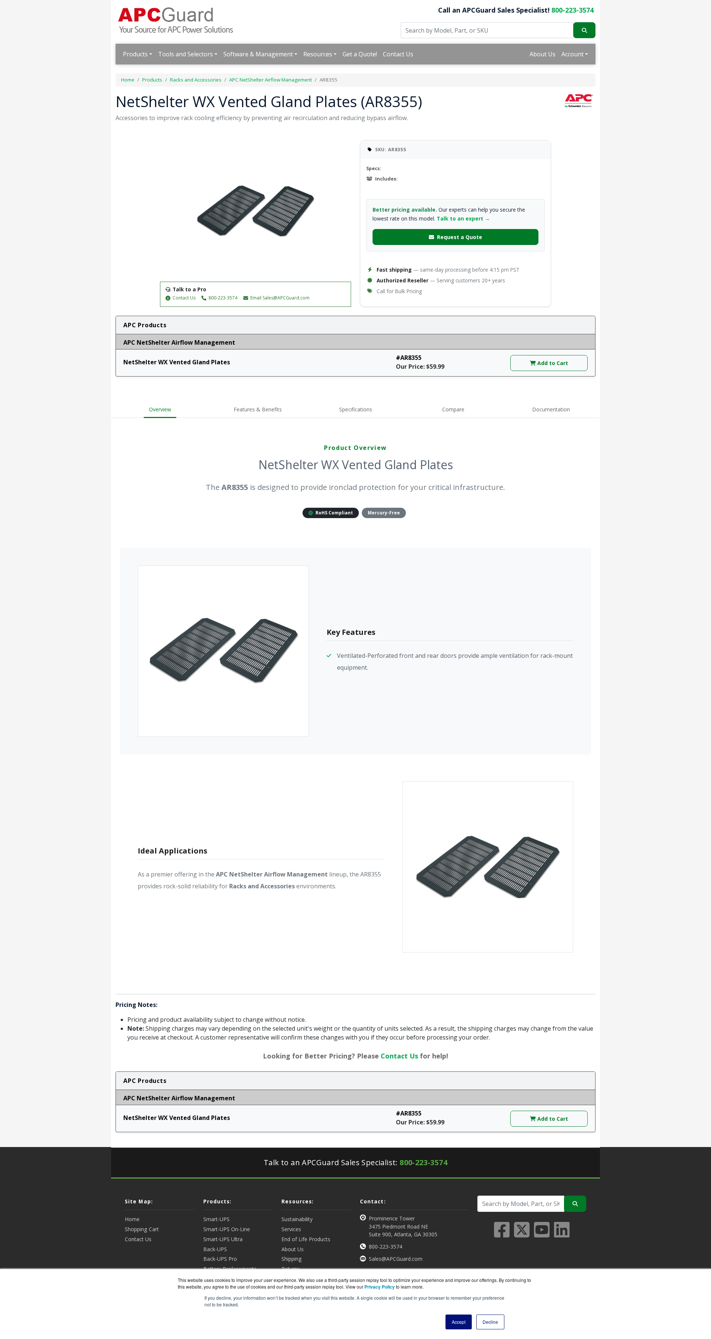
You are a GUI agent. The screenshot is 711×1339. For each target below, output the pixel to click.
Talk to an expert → (463, 218)
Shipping (291, 1258)
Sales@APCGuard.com (396, 1258)
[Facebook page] (502, 1234)
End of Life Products (305, 1239)
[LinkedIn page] (562, 1234)
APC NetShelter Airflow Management (270, 79)
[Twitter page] (522, 1234)
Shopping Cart (142, 1229)
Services (291, 1229)
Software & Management (258, 54)
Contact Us (398, 54)
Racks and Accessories (195, 79)
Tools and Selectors (185, 54)
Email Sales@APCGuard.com (280, 298)
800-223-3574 (572, 10)
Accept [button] (458, 1322)
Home (127, 79)
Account (572, 54)
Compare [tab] (453, 409)
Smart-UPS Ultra (223, 1239)
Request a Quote (459, 237)
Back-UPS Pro (220, 1258)
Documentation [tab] (551, 409)
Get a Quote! (360, 54)
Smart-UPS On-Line (226, 1229)
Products (135, 54)
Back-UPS (215, 1249)
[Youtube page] (542, 1234)
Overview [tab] (160, 409)
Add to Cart (552, 363)
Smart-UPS (216, 1219)
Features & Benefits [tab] (258, 409)
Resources (317, 54)
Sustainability (297, 1219)
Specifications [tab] (355, 409)
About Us (542, 54)
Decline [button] (490, 1322)
